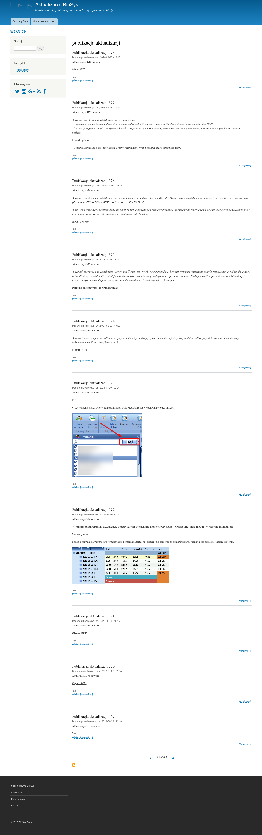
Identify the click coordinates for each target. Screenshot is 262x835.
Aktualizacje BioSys (56, 4)
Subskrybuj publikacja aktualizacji (73, 765)
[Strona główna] (21, 6)
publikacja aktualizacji (82, 80)
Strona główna (20, 21)
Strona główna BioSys (22, 785)
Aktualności (17, 792)
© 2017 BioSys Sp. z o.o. (23, 822)
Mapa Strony (23, 69)
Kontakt (15, 805)
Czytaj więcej (245, 87)
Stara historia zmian (44, 21)
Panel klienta (18, 798)
